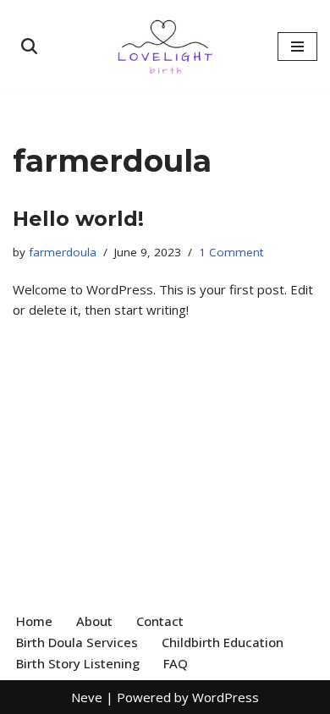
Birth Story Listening (78, 663)
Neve (86, 697)
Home (34, 620)
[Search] (29, 46)
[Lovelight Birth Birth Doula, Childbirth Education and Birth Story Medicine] (165, 46)
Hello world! (78, 218)
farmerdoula (62, 252)
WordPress (225, 697)
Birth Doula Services (77, 642)
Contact (160, 620)
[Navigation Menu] (297, 46)
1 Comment (231, 252)
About (94, 620)
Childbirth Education (222, 642)
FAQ (175, 663)
